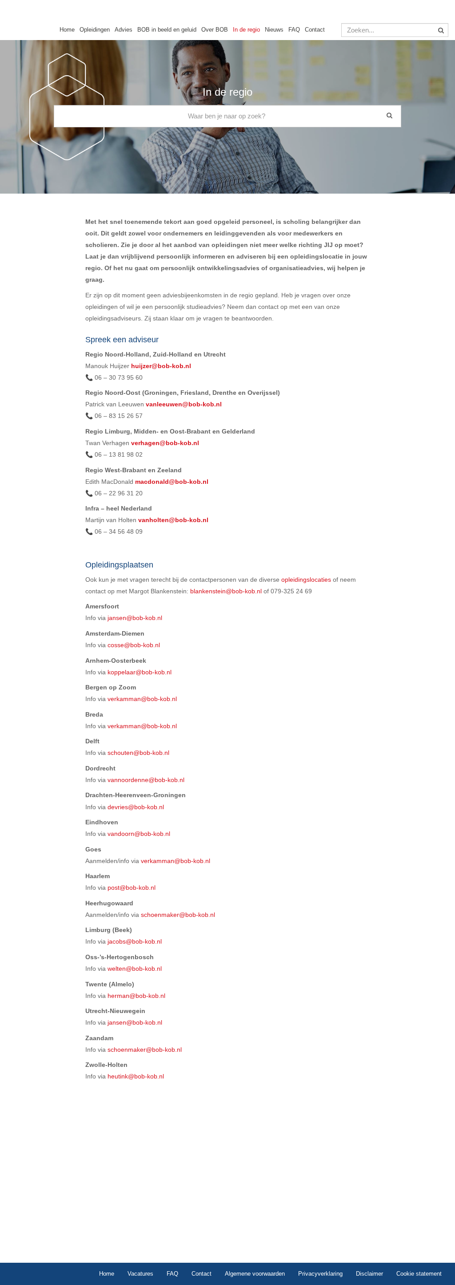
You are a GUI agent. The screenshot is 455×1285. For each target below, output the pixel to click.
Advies (123, 30)
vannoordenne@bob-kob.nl (146, 779)
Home (67, 30)
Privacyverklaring (320, 1273)
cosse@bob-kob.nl (134, 645)
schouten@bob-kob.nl (138, 752)
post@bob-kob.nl (132, 887)
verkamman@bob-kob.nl (142, 698)
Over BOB (214, 30)
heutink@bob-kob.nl (136, 1076)
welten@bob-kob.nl (135, 968)
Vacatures (140, 1273)
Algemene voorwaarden (255, 1273)
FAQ (294, 30)
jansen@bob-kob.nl (135, 617)
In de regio (246, 30)
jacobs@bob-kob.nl (135, 941)
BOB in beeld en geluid (166, 30)
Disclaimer (369, 1273)
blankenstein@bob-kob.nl (226, 591)
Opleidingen (95, 30)
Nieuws (274, 30)
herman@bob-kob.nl (136, 995)
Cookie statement (419, 1273)
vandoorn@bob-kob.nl (139, 833)
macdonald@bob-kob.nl (171, 481)
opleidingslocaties (306, 579)
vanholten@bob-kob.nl (174, 519)
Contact (315, 30)
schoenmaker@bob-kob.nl (178, 914)
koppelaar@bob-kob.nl (140, 672)
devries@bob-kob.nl (135, 807)
